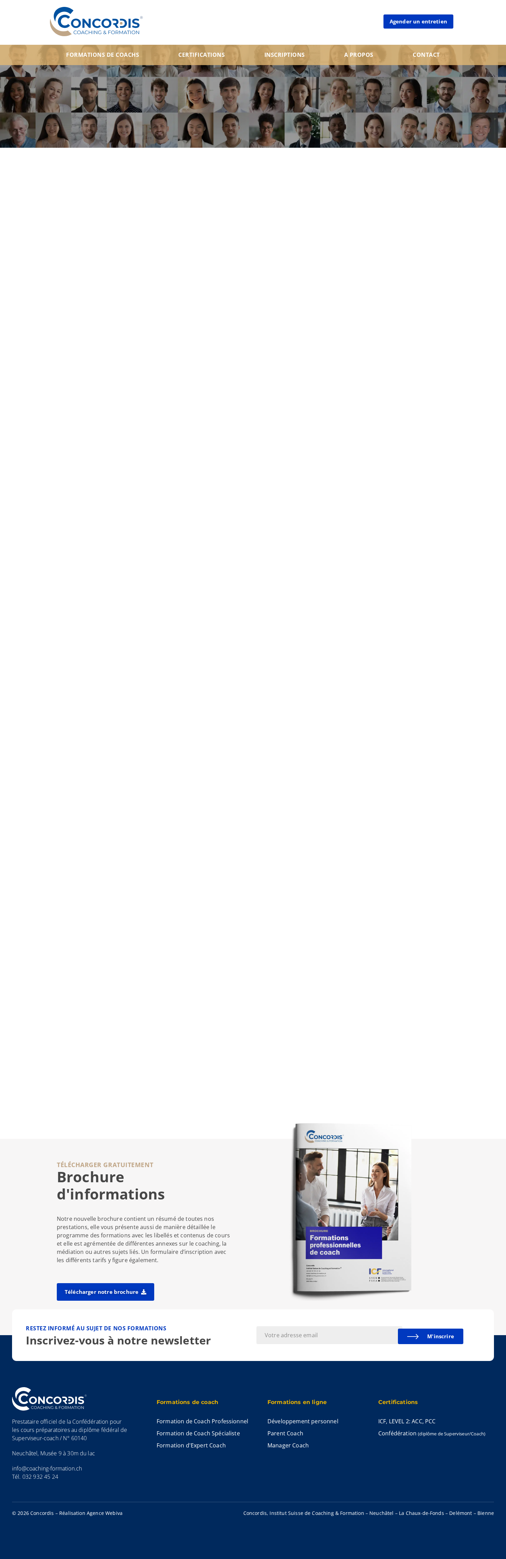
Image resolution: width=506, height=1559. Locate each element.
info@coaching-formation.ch (47, 1468)
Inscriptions (284, 55)
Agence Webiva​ (105, 1513)
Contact (426, 55)
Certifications (201, 55)
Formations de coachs (102, 55)
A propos (358, 55)
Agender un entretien (418, 21)
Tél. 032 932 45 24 (35, 1476)
